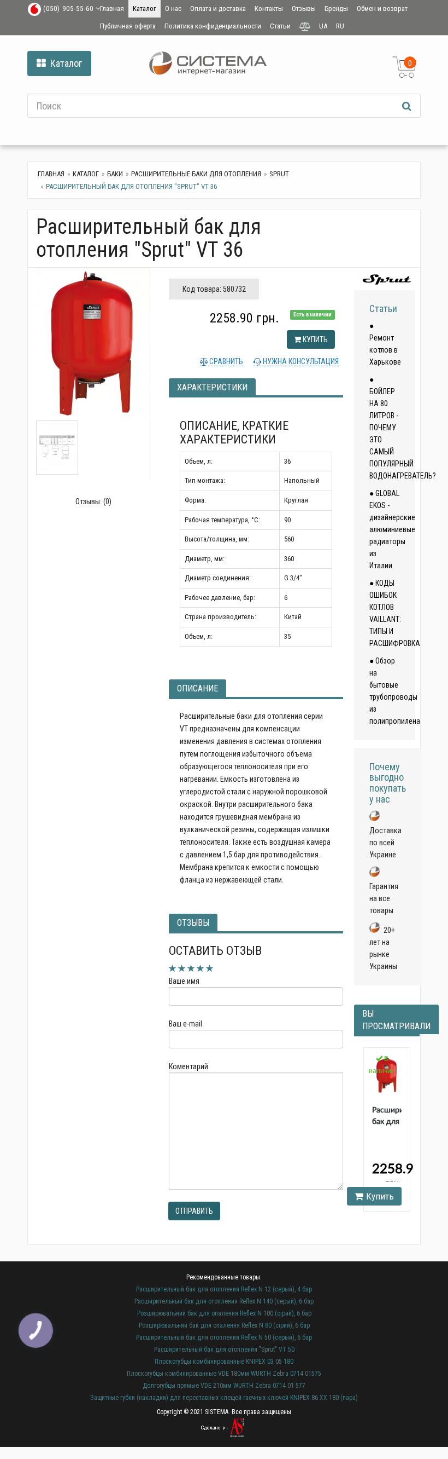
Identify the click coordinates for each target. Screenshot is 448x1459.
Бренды (336, 8)
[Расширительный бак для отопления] (93, 344)
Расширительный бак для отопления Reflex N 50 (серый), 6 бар (224, 1337)
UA (323, 26)
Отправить (194, 1211)
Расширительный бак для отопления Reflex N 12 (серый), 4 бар (224, 1289)
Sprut (279, 174)
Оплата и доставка (218, 8)
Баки (115, 174)
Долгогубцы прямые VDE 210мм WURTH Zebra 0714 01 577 (224, 1385)
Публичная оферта (128, 26)
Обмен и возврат (382, 8)
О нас (173, 8)
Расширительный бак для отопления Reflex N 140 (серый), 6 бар (224, 1301)
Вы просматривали (396, 1019)
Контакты (269, 8)
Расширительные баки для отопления (196, 174)
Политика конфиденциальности (212, 26)
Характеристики (212, 387)
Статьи (280, 26)
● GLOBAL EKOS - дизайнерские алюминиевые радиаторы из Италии (392, 529)
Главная (112, 8)
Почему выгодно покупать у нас (387, 783)
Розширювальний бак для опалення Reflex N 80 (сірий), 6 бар (224, 1325)
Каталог (144, 8)
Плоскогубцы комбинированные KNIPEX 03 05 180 (224, 1361)
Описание (197, 688)
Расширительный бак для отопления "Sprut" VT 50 (224, 1349)
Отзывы (304, 8)
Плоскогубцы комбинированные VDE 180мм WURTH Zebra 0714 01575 (224, 1373)
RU (340, 26)
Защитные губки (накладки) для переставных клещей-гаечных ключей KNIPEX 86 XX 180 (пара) (224, 1398)
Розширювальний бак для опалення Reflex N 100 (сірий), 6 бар (224, 1313)
